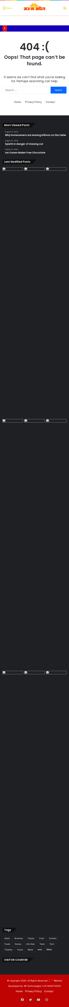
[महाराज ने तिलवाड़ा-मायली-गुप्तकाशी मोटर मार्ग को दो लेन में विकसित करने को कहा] (34, 425)
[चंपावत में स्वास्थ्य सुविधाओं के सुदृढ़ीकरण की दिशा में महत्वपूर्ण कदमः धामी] (34, 676)
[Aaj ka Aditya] (34, 8)
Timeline (8, 949)
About (7, 938)
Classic (31, 938)
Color (41, 938)
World (30, 949)
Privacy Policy (33, 102)
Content (52, 938)
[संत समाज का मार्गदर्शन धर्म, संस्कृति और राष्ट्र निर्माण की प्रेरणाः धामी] (56, 292)
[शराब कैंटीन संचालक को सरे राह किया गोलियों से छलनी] (13, 292)
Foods (7, 944)
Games (18, 944)
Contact (50, 102)
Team (42, 944)
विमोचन (49, 949)
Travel (20, 949)
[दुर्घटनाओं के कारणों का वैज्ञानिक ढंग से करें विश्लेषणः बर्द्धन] (56, 676)
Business (19, 938)
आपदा (40, 949)
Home (17, 102)
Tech (51, 944)
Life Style (30, 944)
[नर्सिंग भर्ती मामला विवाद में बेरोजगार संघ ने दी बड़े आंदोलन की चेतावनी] (56, 544)
